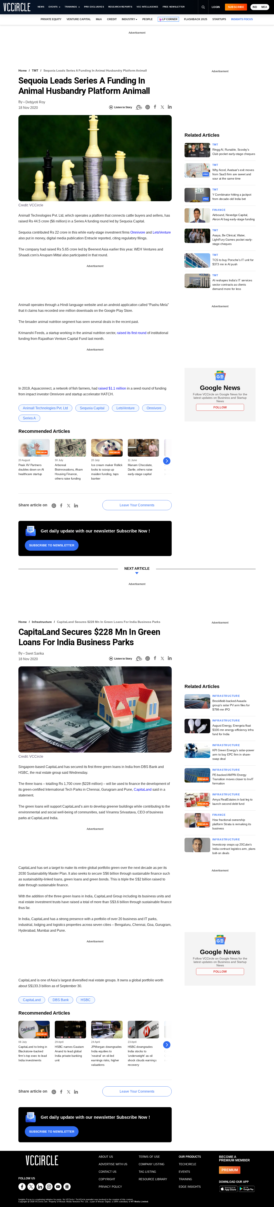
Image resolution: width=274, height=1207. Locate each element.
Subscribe (236, 7)
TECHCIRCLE (187, 1164)
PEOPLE (147, 19)
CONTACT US (107, 1171)
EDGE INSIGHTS (190, 1186)
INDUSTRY (128, 19)
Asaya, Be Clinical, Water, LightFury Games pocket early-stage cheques (232, 240)
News (41, 7)
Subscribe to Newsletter (51, 545)
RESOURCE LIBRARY (153, 1179)
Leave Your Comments (137, 505)
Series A (29, 418)
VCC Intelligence (147, 7)
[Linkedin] (170, 107)
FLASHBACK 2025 (195, 19)
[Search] (203, 7)
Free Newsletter (174, 7)
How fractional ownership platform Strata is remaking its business (231, 824)
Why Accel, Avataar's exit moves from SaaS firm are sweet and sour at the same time (233, 174)
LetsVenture (162, 232)
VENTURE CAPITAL (79, 19)
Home (22, 70)
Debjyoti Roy (35, 102)
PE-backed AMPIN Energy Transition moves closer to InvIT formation (233, 779)
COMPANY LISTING (151, 1164)
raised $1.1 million (112, 388)
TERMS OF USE (149, 1156)
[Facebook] (155, 107)
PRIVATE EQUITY (51, 19)
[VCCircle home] (17, 7)
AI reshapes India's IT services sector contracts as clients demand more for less (232, 285)
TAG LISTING (147, 1171)
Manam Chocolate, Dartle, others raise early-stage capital (140, 469)
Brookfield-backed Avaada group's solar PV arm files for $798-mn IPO (231, 705)
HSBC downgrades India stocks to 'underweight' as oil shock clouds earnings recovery (142, 1055)
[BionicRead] (138, 107)
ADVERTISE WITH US (113, 1164)
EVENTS (184, 1171)
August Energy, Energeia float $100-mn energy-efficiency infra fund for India (232, 730)
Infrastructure (42, 622)
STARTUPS (219, 19)
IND (255, 7)
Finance (219, 209)
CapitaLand (143, 789)
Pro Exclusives (94, 7)
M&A (99, 19)
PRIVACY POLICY (110, 1186)
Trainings (71, 7)
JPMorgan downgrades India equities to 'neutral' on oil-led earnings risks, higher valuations (106, 1055)
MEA (264, 7)
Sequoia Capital (92, 408)
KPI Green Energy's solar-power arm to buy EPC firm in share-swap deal (233, 754)
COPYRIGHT (107, 1179)
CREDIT (112, 19)
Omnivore (137, 232)
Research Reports (120, 7)
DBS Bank (61, 1000)
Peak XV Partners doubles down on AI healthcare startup (31, 469)
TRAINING (185, 1179)
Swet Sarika (34, 653)
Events (53, 7)
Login (216, 7)
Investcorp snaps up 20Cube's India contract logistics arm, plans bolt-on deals (233, 849)
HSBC (86, 1000)
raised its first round (131, 333)
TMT (35, 70)
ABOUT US (106, 1156)
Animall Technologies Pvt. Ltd (45, 408)
